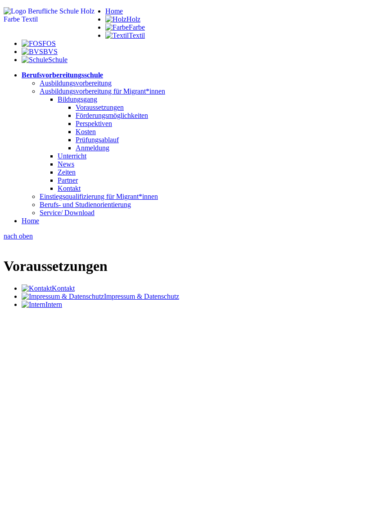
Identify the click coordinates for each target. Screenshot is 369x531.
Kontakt (69, 188)
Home (114, 11)
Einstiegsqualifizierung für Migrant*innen (99, 196)
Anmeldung (92, 148)
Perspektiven (94, 123)
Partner (68, 180)
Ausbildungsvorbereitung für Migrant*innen (102, 91)
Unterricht (72, 156)
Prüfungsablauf (97, 140)
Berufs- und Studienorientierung (85, 204)
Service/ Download (67, 212)
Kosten (86, 131)
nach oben (18, 236)
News (66, 164)
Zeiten (67, 172)
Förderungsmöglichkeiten (112, 115)
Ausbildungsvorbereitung (76, 83)
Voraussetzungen (100, 107)
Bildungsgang (77, 99)
